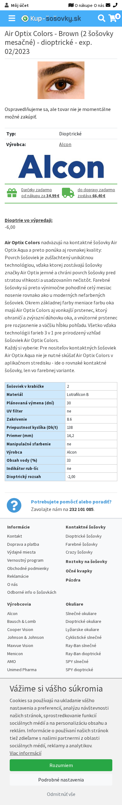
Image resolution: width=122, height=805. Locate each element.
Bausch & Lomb (21, 621)
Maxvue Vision (20, 645)
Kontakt (14, 536)
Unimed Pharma (22, 669)
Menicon (15, 653)
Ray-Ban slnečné (81, 645)
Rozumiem (61, 765)
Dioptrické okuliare (83, 621)
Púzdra (73, 580)
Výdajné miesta (21, 552)
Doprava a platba (23, 544)
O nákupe (84, 5)
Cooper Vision (20, 629)
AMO (11, 661)
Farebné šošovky (82, 544)
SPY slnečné (77, 661)
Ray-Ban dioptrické (83, 653)
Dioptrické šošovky (84, 536)
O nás (99, 5)
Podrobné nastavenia (61, 779)
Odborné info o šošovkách (31, 592)
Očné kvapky (79, 571)
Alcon (65, 144)
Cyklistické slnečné (84, 637)
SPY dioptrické (79, 669)
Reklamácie (18, 576)
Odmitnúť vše (61, 794)
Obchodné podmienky (28, 568)
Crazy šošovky (79, 552)
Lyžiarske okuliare (82, 629)
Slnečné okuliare (81, 613)
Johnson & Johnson (25, 637)
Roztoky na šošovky (86, 561)
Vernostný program (25, 560)
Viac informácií (25, 753)
